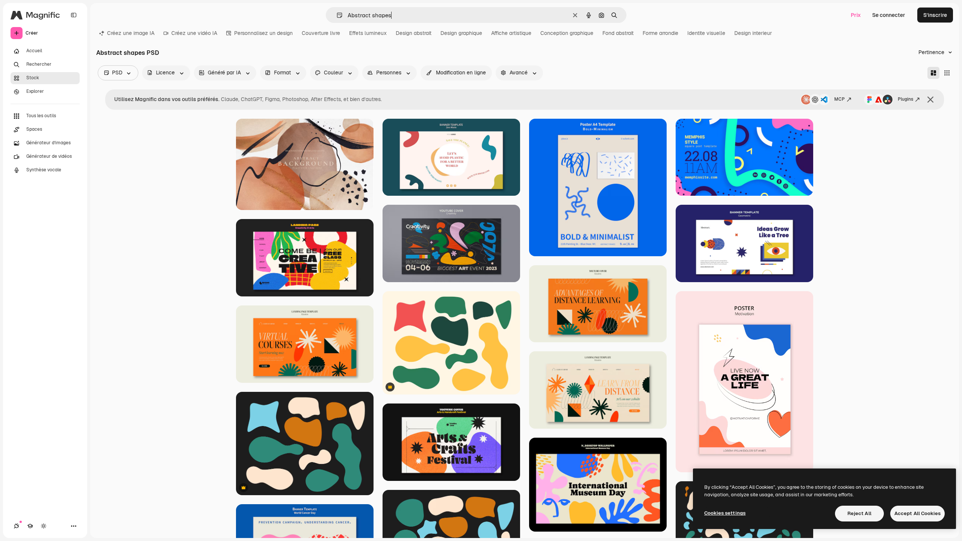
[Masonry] (933, 73)
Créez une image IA (130, 33)
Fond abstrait (618, 33)
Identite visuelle (706, 33)
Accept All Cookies (917, 513)
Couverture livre (321, 33)
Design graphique (461, 33)
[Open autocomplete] (336, 15)
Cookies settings (725, 513)
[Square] (947, 73)
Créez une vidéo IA (194, 33)
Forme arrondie (660, 33)
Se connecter (888, 15)
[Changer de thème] (44, 526)
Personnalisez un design (263, 33)
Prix (856, 15)
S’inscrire (935, 15)
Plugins (905, 99)
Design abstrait (413, 33)
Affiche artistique (511, 33)
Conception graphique (566, 33)
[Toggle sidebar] (74, 15)
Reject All (859, 513)
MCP (839, 99)
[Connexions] (17, 526)
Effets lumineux (368, 33)
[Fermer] (930, 99)
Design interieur (753, 33)
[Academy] (30, 526)
